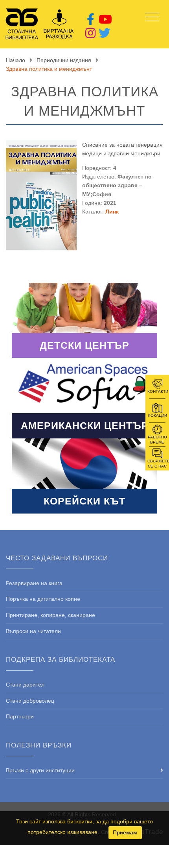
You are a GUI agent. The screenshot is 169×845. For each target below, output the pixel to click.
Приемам (125, 832)
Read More (84, 320)
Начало (15, 60)
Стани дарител (25, 684)
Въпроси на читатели (33, 631)
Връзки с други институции (40, 770)
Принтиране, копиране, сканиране (50, 615)
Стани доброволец (30, 701)
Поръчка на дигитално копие (43, 599)
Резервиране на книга (34, 583)
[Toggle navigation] (152, 17)
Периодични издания (64, 60)
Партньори (20, 716)
